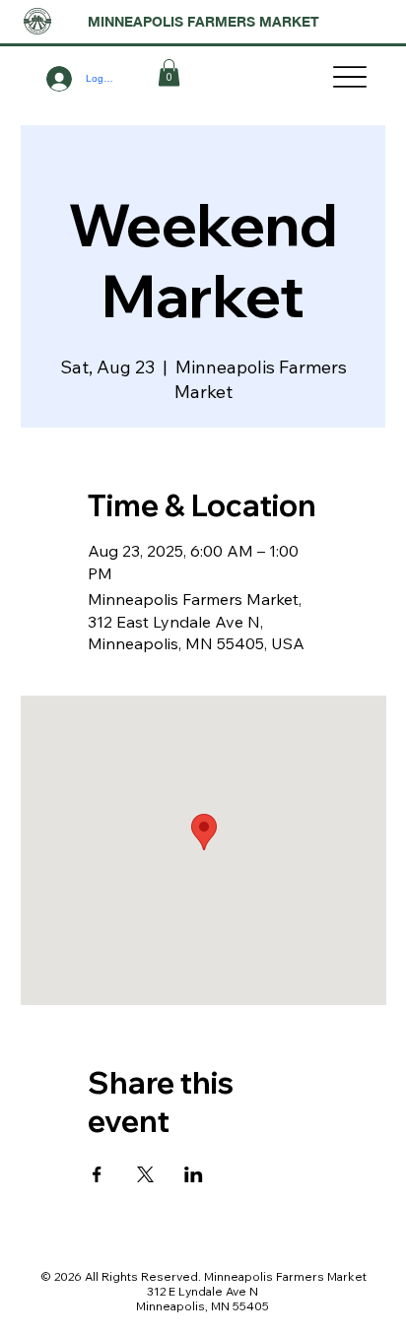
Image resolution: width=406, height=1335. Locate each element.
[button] (169, 72)
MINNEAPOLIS (137, 21)
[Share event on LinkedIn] (193, 1174)
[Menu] (349, 76)
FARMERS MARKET (253, 21)
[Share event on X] (145, 1174)
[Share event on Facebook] (97, 1174)
